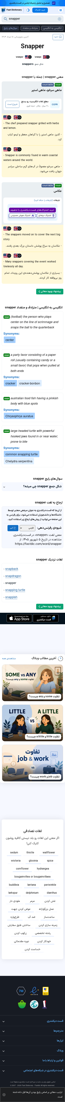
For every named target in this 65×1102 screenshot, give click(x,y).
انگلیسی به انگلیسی (52, 28)
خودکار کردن (44, 941)
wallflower (49, 853)
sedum (14, 853)
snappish (11, 597)
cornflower (22, 869)
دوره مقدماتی (21, 941)
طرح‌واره (14, 917)
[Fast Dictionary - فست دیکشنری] (12, 10)
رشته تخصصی (43, 933)
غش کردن (50, 901)
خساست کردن (32, 949)
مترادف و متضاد (30, 28)
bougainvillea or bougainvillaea (32, 877)
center (10, 339)
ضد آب (31, 917)
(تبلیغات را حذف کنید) (43, 200)
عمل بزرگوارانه (46, 909)
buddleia (14, 885)
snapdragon (13, 575)
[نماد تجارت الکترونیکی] (34, 991)
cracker (10, 383)
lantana (31, 885)
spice (50, 861)
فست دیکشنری (24, 1082)
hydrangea (43, 869)
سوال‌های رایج (10, 28)
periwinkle (50, 885)
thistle (30, 853)
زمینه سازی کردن (48, 925)
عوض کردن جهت (20, 909)
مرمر (32, 901)
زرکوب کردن (20, 933)
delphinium (32, 893)
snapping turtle (15, 589)
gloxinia (33, 861)
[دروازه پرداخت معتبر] (45, 991)
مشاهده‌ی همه (9, 658)
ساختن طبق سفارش (19, 925)
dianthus (52, 893)
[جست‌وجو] (5, 19)
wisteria (15, 861)
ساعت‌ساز (49, 917)
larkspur (13, 893)
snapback (11, 568)
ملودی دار (15, 901)
